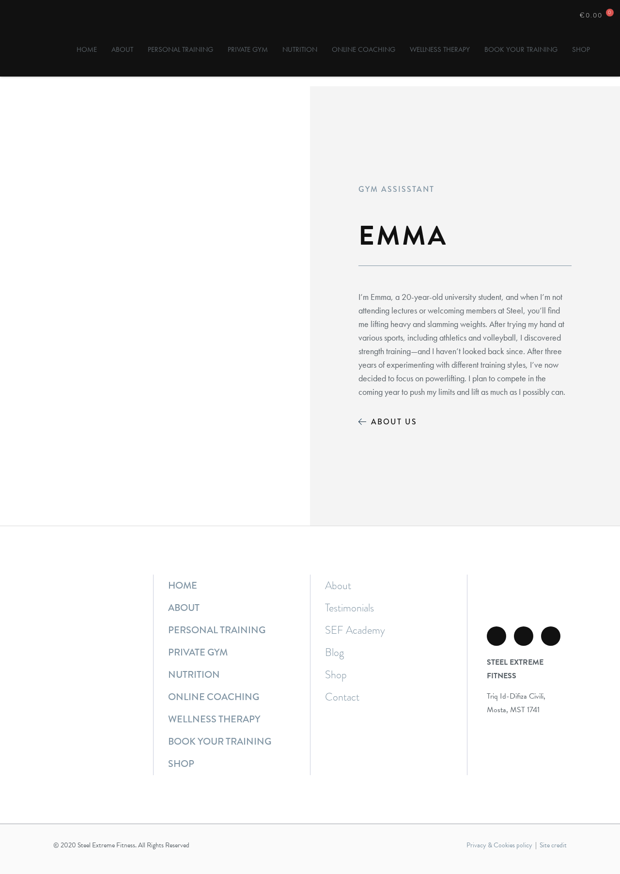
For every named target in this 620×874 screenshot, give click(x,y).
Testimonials (349, 608)
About (122, 49)
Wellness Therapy (440, 49)
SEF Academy (355, 630)
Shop (581, 49)
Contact (342, 697)
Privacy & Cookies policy (499, 845)
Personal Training (180, 49)
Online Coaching (363, 49)
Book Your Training (521, 49)
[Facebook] (496, 636)
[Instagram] (523, 636)
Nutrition (299, 49)
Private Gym (248, 49)
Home (87, 49)
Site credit (553, 845)
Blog (334, 652)
